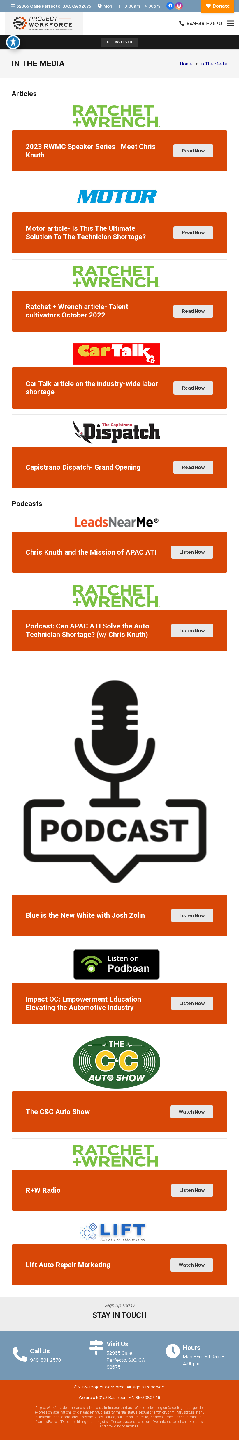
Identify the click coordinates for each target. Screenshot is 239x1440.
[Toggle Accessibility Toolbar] (13, 42)
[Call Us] (21, 1354)
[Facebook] (170, 6)
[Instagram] (179, 6)
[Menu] (231, 23)
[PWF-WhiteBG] (44, 23)
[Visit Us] (97, 1347)
